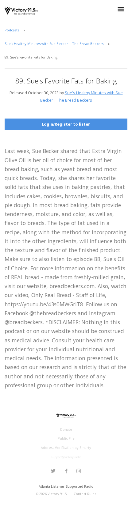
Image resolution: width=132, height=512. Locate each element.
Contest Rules (85, 493)
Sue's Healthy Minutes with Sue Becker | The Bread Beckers (54, 43)
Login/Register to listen (66, 124)
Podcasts (12, 30)
